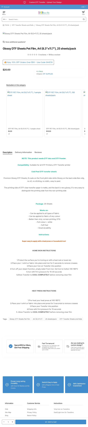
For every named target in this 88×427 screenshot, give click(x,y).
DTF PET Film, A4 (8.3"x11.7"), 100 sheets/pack (62, 129)
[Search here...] (83, 19)
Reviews (38, 152)
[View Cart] (83, 13)
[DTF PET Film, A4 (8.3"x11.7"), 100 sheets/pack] (62, 108)
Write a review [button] (54, 55)
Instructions (58, 403)
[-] (4, 422)
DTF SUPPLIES (48, 74)
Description (7, 152)
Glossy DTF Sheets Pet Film (20, 319)
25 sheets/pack (51, 319)
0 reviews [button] (42, 55)
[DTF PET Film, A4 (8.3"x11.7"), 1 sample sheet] (24, 108)
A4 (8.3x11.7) (37, 319)
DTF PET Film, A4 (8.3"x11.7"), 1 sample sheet (24, 129)
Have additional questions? (15, 42)
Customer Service (33, 403)
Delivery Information (23, 152)
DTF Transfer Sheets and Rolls (22, 25)
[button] (50, 422)
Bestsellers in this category (16, 85)
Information (9, 403)
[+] (12, 422)
